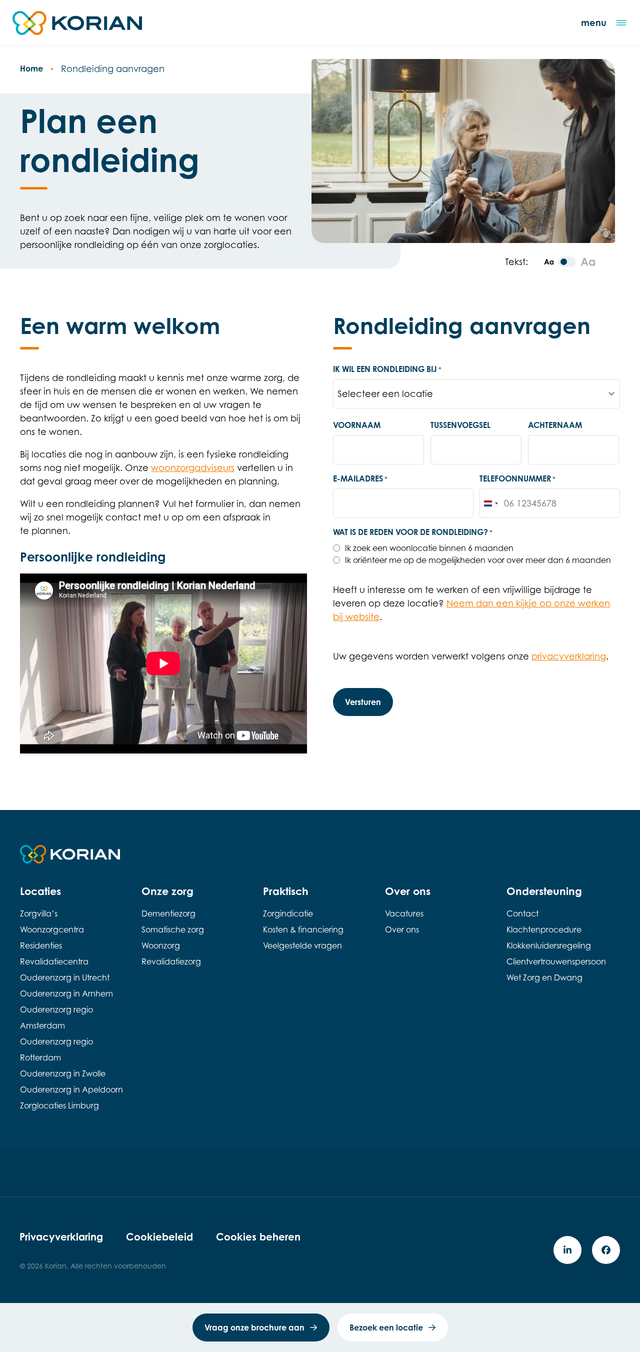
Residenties (41, 945)
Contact (522, 913)
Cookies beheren (258, 1236)
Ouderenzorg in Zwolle (63, 1073)
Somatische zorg (173, 929)
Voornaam (356, 425)
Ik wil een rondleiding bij (387, 369)
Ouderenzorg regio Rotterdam (56, 1049)
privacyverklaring (569, 656)
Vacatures (404, 913)
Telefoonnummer (518, 479)
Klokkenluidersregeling (548, 945)
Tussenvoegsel (460, 425)
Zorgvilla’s (39, 913)
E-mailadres (360, 479)
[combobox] (490, 503)
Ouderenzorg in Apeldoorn (71, 1089)
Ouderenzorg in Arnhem (66, 993)
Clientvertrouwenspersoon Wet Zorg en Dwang (556, 969)
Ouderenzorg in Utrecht (65, 977)
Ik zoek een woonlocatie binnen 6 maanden (429, 548)
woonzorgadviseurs (192, 467)
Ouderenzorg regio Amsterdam (56, 1017)
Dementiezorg (169, 913)
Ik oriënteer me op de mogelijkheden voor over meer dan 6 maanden (478, 560)
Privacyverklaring (61, 1236)
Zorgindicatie (288, 913)
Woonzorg (161, 945)
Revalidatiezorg (171, 961)
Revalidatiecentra (54, 961)
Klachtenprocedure (544, 929)
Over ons (402, 929)
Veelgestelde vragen (302, 945)
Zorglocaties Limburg (59, 1105)
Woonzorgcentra (52, 929)
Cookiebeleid (159, 1236)
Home (31, 69)
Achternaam (555, 425)
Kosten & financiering (303, 929)
